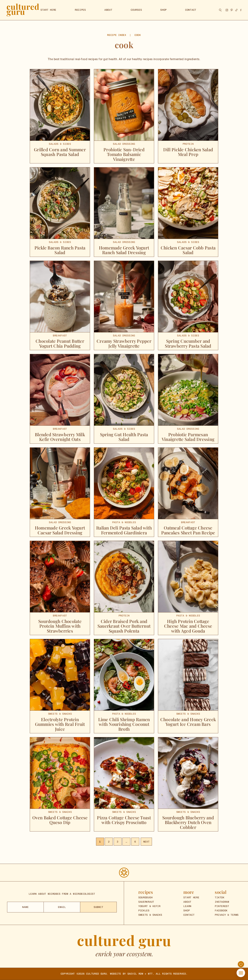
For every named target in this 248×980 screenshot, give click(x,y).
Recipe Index (116, 35)
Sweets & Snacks (60, 713)
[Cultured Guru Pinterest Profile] (232, 10)
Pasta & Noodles (124, 522)
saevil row (135, 973)
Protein (188, 144)
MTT (150, 973)
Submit (98, 907)
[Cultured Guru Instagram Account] (227, 10)
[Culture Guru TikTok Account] (236, 10)
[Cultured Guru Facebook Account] (240, 10)
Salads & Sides (60, 144)
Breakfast (60, 335)
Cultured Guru (96, 973)
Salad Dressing (124, 144)
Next (146, 841)
